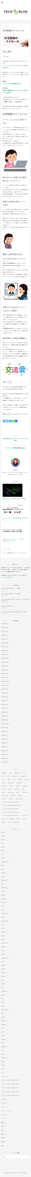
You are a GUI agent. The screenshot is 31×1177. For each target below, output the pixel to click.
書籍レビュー (4, 1134)
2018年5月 (3, 750)
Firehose (3, 902)
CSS (2, 865)
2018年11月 (3, 727)
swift (18, 792)
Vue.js (4, 798)
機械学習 (3, 1141)
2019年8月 (3, 693)
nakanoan (24, 61)
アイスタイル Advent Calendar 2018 (10, 802)
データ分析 (3, 1099)
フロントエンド (4, 1114)
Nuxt (3, 789)
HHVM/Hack (4, 913)
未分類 (2, 1137)
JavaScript (11, 782)
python (10, 789)
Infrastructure (4, 921)
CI (1, 854)
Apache (3, 839)
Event (2, 891)
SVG (2, 1028)
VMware (12, 795)
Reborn (17, 789)
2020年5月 (3, 669)
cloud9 (2, 858)
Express (3, 895)
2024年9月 (3, 635)
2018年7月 (3, 743)
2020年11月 (3, 662)
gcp (9, 779)
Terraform (24, 792)
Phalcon (3, 983)
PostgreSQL (4, 991)
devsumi (3, 872)
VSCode (20, 795)
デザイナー (24, 815)
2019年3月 (3, 712)
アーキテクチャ (4, 1076)
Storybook (3, 1024)
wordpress (3, 1057)
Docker (14, 776)
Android (4, 773)
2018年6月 (3, 746)
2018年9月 (3, 735)
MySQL (17, 786)
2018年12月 (3, 723)
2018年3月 (3, 758)
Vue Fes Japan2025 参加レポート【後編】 (11, 588)
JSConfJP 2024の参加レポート (8, 606)
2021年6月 (3, 650)
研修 (3, 822)
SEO (23, 789)
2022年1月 (3, 639)
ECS (2, 884)
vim (2, 1050)
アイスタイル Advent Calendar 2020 (10, 808)
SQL (3, 792)
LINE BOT (4, 786)
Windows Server (20, 798)
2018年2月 (3, 762)
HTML (20, 779)
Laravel (2, 950)
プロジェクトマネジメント (7, 1110)
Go (14, 779)
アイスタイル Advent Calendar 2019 (9, 1084)
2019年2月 (3, 716)
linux (11, 786)
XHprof (2, 1065)
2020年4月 (3, 673)
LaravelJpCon (4, 958)
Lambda (3, 946)
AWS (10, 773)
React (2, 1002)
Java (3, 782)
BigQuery (17, 773)
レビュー (3, 1118)
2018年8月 (3, 739)
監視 (2, 1145)
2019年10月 (3, 689)
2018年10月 (3, 731)
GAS (3, 779)
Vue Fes (10, 798)
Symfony (3, 1035)
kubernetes (19, 782)
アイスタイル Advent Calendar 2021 (13, 65)
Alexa (2, 832)
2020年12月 (4, 658)
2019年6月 (3, 700)
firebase (3, 898)
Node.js (25, 786)
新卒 (7, 27)
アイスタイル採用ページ (7, 577)
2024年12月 (4, 627)
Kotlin (2, 939)
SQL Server (11, 792)
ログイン (17, 553)
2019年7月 (3, 696)
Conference (4, 861)
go (1, 909)
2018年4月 (3, 754)
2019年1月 (3, 719)
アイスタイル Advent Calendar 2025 (10, 815)
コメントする (13, 27)
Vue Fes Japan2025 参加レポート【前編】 (11, 593)
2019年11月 (3, 685)
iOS (26, 779)
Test (2, 1043)
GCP (2, 906)
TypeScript (5, 795)
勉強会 (12, 818)
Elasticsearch (22, 776)
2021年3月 (3, 654)
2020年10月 (4, 666)
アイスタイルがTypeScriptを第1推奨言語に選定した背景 (13, 611)
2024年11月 (3, 631)
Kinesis (2, 935)
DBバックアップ (6, 776)
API (2, 843)
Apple (2, 847)
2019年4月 (3, 708)
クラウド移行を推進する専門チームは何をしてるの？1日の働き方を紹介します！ (15, 600)
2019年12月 (3, 681)
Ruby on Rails (4, 1009)
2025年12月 (4, 623)
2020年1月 (3, 677)
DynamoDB (3, 880)
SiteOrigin (24, 1172)
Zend (2, 1068)
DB (24, 773)
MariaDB (3, 965)
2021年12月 (3, 643)
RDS (2, 998)
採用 (18, 818)
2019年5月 (3, 704)
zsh (2, 1072)
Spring (2, 1017)
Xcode (2, 1061)
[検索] (28, 1155)
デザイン (4, 818)
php (2, 987)
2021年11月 (3, 646)
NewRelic (3, 972)
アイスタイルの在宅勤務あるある (12, 83)
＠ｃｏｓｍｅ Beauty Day (14, 822)
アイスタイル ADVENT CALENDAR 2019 (11, 805)
